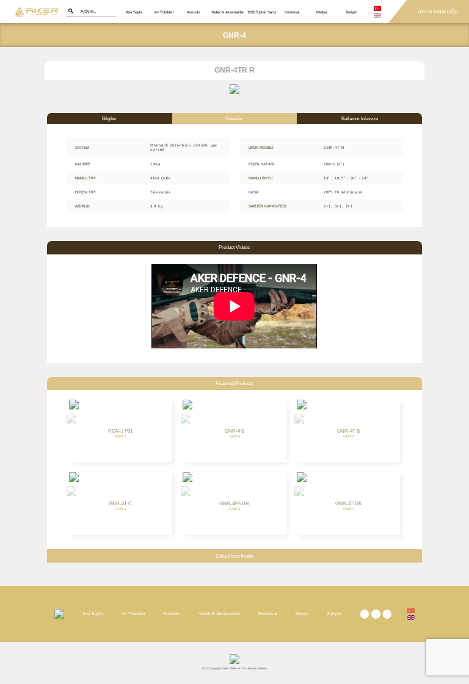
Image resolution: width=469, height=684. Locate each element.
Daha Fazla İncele (234, 556)
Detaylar (234, 118)
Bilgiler (109, 118)
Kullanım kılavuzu (359, 118)
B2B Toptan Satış (262, 12)
